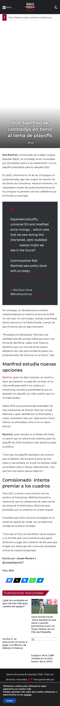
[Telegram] (39, 580)
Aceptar (9, 700)
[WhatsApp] (31, 580)
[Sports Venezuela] (30, 7)
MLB (51, 314)
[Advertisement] (30, 52)
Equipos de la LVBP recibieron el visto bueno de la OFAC (42, 658)
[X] (16, 580)
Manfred (7, 377)
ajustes (27, 694)
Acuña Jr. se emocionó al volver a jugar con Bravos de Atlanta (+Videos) (14, 643)
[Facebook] (8, 580)
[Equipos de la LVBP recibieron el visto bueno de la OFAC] (44, 644)
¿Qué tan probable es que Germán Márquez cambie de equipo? (15, 603)
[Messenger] (24, 580)
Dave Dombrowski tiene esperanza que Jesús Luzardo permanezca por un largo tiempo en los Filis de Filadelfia (43, 624)
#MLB (14, 245)
